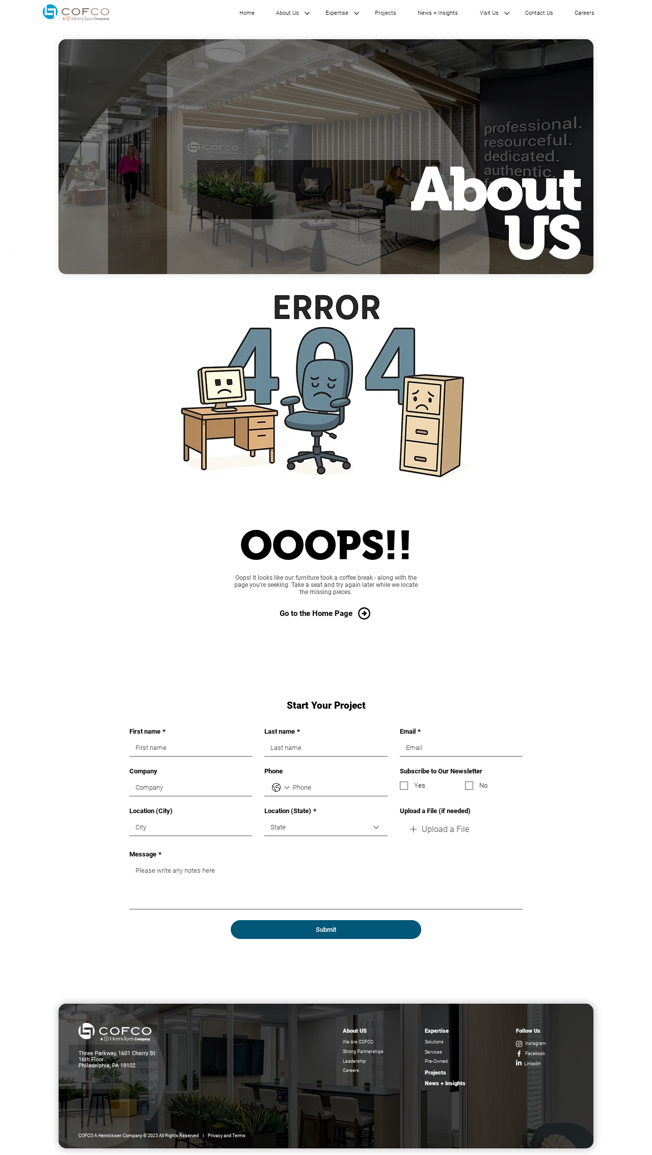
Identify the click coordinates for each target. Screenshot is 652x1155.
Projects (435, 1072)
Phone (273, 771)
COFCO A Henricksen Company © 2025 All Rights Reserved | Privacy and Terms (162, 1135)
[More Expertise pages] (356, 13)
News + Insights (445, 1083)
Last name (282, 731)
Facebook (535, 1053)
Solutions (434, 1041)
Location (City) (151, 811)
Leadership (354, 1061)
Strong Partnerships (363, 1051)
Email (410, 731)
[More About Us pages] (307, 13)
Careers (351, 1070)
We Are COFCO (358, 1041)
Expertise (437, 1031)
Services (433, 1052)
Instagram (535, 1043)
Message (145, 854)
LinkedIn (532, 1063)
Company (143, 771)
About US (355, 1031)
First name (147, 731)
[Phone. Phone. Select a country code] (280, 788)
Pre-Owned (436, 1061)
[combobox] (325, 827)
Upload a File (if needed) (435, 811)
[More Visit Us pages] (506, 13)
